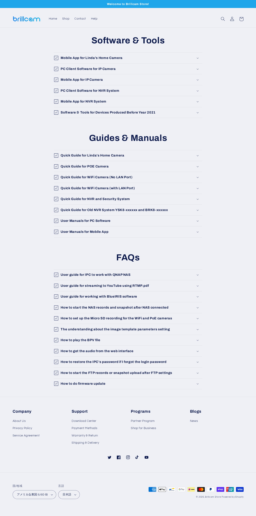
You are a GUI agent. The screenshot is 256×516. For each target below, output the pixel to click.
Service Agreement (26, 435)
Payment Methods (84, 428)
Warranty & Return (85, 435)
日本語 (67, 494)
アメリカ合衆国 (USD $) (32, 494)
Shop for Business (143, 428)
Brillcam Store (213, 497)
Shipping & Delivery (85, 442)
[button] (223, 19)
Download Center (84, 420)
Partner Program (143, 420)
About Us (19, 420)
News (194, 420)
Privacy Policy (22, 428)
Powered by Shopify (232, 497)
